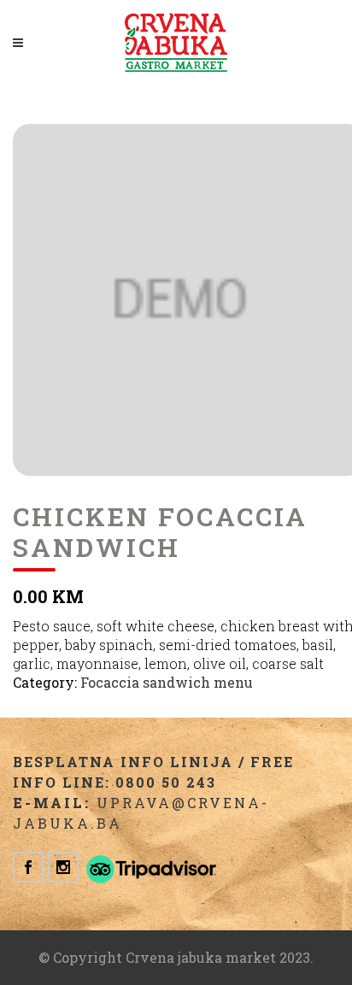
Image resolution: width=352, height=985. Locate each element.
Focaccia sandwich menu (166, 682)
